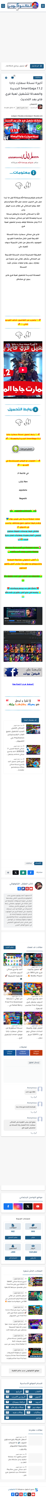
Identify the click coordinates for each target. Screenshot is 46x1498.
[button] (31, 872)
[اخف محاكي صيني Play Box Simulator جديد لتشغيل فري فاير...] (35, 1471)
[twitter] (28, 1206)
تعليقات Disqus (9, 1053)
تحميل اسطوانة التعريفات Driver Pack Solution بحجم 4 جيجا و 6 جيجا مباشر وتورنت (15, 1356)
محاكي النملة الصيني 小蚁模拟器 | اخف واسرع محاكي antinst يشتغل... (15, 752)
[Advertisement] (23, 37)
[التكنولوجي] (23, 6)
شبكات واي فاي (15, 1407)
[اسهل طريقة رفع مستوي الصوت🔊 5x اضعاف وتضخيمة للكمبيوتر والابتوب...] (35, 1440)
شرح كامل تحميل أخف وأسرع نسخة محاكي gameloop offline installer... (16, 766)
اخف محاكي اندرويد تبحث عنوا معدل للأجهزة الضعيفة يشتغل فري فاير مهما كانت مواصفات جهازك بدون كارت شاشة (15, 1327)
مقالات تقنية (15, 1412)
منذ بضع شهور (18, 725)
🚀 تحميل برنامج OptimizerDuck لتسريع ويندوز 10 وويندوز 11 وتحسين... (15, 64)
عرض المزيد (9, 947)
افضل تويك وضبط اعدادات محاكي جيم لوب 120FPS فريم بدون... (34, 1033)
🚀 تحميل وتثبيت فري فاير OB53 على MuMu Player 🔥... (34, 973)
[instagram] (18, 1206)
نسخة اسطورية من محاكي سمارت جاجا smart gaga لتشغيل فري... (13, 1033)
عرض (33, 1237)
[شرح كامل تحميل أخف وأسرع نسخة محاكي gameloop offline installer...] (33, 762)
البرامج (14, 1391)
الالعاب (33, 1391)
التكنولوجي (12, 1489)
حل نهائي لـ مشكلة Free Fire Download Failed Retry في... (13, 1002)
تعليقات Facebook (22, 1053)
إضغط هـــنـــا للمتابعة (23, 684)
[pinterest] (27, 888)
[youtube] (31, 888)
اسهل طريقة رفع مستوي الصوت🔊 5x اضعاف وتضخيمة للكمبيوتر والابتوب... (15, 1445)
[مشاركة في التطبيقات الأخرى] (8, 872)
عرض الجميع (12, 1237)
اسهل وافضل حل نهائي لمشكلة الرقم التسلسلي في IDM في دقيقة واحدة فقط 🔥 (15, 1299)
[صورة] (35, 1281)
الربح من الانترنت (16, 1397)
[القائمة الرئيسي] (43, 6)
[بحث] (3, 6)
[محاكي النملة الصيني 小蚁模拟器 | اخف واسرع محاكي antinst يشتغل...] (33, 750)
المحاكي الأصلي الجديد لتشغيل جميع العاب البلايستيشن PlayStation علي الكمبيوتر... (15, 734)
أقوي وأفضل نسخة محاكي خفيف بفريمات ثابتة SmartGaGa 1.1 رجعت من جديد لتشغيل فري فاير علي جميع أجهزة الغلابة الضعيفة (15, 1342)
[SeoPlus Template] (36, 1489)
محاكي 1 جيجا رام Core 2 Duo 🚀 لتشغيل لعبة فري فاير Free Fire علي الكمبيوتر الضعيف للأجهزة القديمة (15, 1313)
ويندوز (24, 1418)
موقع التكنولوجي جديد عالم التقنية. (25, 1371)
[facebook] (19, 888)
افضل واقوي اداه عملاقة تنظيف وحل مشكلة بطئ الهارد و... (17, 1460)
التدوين (35, 1397)
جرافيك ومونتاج (16, 1402)
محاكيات (38, 78)
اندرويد (35, 1402)
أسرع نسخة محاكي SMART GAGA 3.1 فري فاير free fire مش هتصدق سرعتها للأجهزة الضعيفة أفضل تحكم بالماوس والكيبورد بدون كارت (15, 1285)
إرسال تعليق (34, 1063)
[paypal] (23, 888)
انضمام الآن (13, 1258)
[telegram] (25, 1494)
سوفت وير (34, 1407)
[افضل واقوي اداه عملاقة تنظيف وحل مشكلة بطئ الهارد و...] (35, 1458)
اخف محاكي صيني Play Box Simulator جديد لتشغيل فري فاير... (15, 1472)
